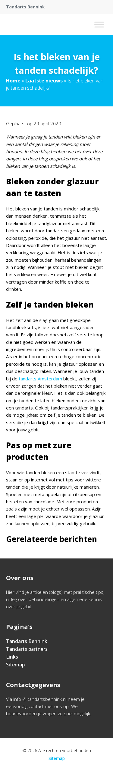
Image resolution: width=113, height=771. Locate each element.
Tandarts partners (27, 649)
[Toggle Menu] (99, 24)
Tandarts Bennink (26, 641)
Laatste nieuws (44, 80)
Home (13, 80)
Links (12, 656)
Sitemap (15, 664)
